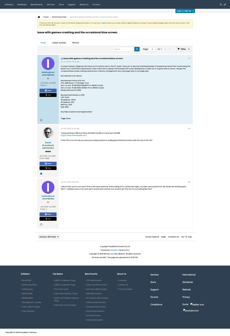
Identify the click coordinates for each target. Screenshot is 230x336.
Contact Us (173, 236)
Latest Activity (59, 42)
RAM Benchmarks (94, 293)
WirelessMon (27, 298)
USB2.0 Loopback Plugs (64, 285)
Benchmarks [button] (37, 4)
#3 (189, 182)
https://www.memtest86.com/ (74, 135)
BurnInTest (26, 280)
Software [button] (9, 4)
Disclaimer (187, 282)
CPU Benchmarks (93, 280)
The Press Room (125, 289)
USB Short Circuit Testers (65, 305)
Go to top (186, 236)
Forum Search (152, 236)
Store (153, 282)
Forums (96, 4)
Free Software (28, 311)
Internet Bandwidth (94, 320)
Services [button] (51, 4)
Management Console (31, 302)
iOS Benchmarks (93, 315)
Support (72, 4)
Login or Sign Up (184, 11)
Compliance (156, 304)
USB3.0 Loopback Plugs (64, 280)
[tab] (43, 42)
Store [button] (61, 4)
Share (49, 90)
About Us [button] (84, 4)
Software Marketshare (96, 302)
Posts (43, 42)
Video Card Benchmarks (96, 285)
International (189, 274)
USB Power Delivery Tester (65, 293)
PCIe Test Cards (61, 289)
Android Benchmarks (95, 311)
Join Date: (44, 83)
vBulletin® (115, 250)
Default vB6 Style (48, 236)
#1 (189, 58)
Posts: (43, 85)
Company (122, 280)
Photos (75, 42)
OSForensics (27, 289)
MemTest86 (27, 293)
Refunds (186, 289)
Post (49, 95)
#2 (189, 128)
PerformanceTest (29, 285)
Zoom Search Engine (31, 307)
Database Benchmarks (96, 307)
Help (163, 236)
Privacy (186, 297)
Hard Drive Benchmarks (96, 289)
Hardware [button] (22, 4)
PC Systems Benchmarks (97, 298)
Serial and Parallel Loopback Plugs (66, 299)
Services (154, 274)
